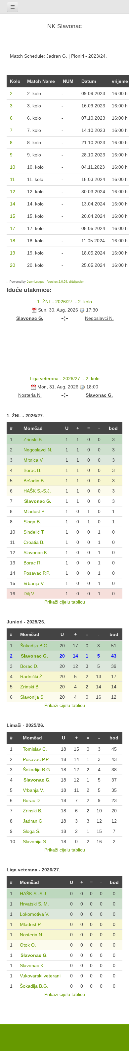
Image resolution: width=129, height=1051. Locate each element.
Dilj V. (29, 593)
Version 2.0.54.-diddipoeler (65, 281)
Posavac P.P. (36, 573)
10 (12, 167)
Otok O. (28, 945)
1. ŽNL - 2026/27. (55, 301)
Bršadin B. (34, 480)
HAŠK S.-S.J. (37, 491)
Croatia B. (33, 542)
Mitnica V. (33, 460)
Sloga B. (32, 521)
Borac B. (32, 470)
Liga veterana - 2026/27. (55, 378)
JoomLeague (35, 281)
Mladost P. (34, 511)
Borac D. (29, 666)
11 (12, 179)
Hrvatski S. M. (34, 903)
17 (12, 228)
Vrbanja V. (34, 583)
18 (12, 240)
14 (12, 203)
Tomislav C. (35, 749)
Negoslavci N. (37, 449)
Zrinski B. (33, 439)
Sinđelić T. (34, 532)
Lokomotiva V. (34, 914)
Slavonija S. (32, 697)
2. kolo (85, 301)
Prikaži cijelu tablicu (64, 602)
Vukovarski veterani (40, 975)
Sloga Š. (31, 831)
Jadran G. (33, 821)
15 (12, 216)
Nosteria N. (31, 934)
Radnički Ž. (32, 676)
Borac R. (32, 562)
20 (12, 265)
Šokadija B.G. (34, 645)
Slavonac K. (35, 552)
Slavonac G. (37, 501)
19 (12, 253)
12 (12, 191)
